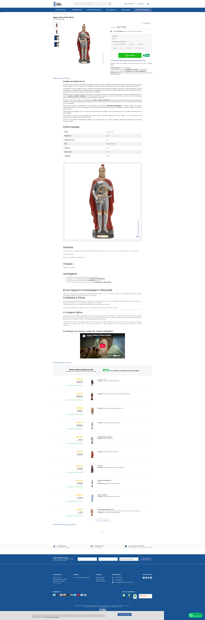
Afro (62, 13)
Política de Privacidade (52, 617)
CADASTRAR (146, 559)
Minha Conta (100, 579)
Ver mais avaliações (102, 520)
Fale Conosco (57, 583)
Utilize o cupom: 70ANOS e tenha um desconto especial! (63, 559)
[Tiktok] (151, 578)
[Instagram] (146, 578)
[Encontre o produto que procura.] (109, 4)
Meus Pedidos (100, 577)
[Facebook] (144, 578)
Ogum (66, 13)
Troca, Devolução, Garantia (81, 577)
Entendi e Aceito (125, 614)
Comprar (131, 55)
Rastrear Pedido (101, 581)
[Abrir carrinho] (149, 4)
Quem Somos (57, 577)
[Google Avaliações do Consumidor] (145, 596)
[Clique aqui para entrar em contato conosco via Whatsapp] (195, 615)
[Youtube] (149, 578)
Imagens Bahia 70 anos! (60, 557)
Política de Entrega (59, 581)
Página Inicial (56, 13)
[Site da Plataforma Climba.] (102, 609)
